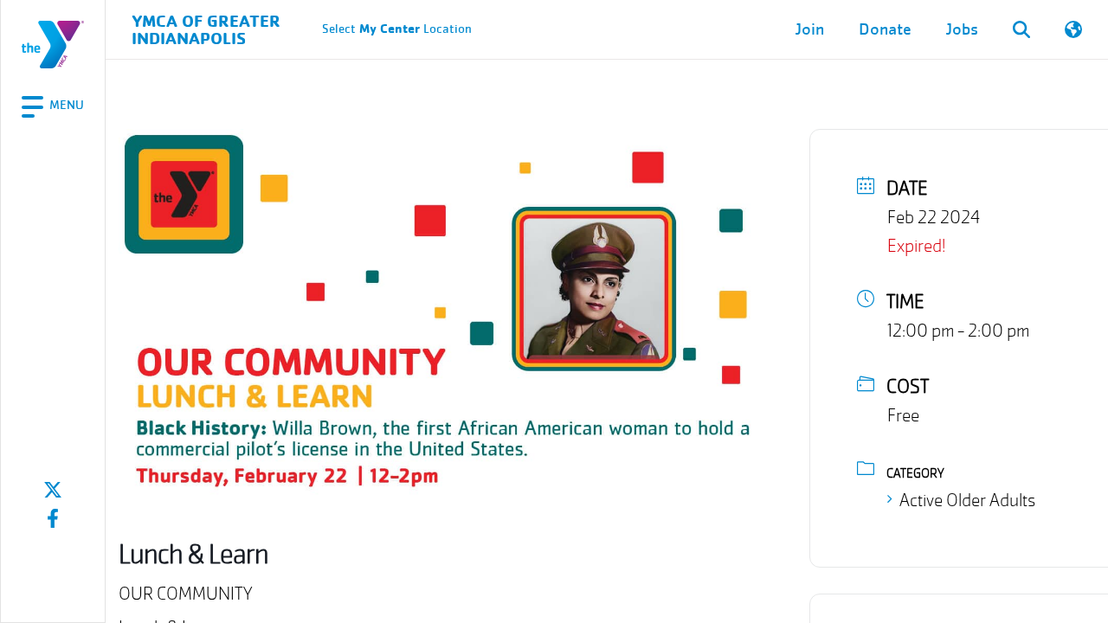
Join (810, 29)
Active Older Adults (967, 500)
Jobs (962, 29)
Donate (885, 29)
